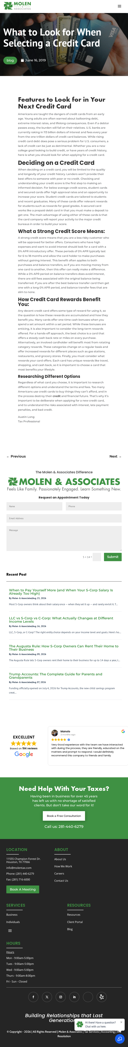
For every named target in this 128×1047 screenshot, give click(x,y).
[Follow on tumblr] (101, 997)
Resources (73, 914)
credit (57, 396)
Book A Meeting (23, 889)
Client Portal (75, 922)
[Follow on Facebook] (33, 997)
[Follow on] (98, 997)
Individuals (13, 922)
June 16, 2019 (35, 60)
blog (10, 60)
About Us (60, 859)
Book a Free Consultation (64, 816)
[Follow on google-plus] (88, 997)
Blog (70, 929)
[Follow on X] (47, 997)
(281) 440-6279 (25, 874)
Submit (112, 557)
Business (12, 914)
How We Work (63, 866)
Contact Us (61, 880)
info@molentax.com (19, 868)
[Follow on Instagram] (61, 997)
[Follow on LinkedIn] (74, 997)
